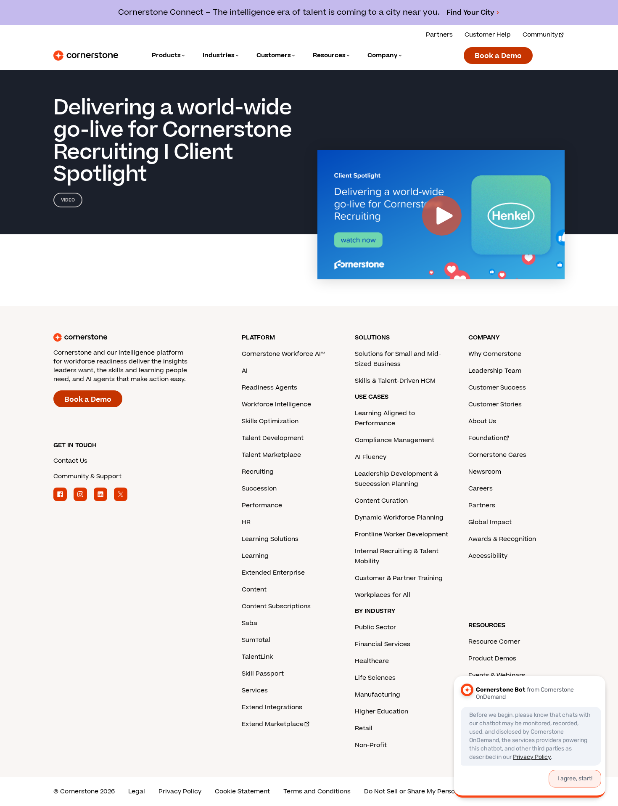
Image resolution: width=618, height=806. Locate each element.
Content (254, 589)
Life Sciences (375, 677)
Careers (480, 488)
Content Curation (381, 500)
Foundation (485, 438)
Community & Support (87, 476)
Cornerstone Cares (497, 455)
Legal (136, 791)
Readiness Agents (269, 387)
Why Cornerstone (494, 354)
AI (245, 370)
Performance (262, 505)
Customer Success (497, 387)
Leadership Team (494, 370)
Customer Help (488, 34)
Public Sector (375, 627)
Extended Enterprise (273, 572)
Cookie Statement (242, 791)
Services (255, 690)
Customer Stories (495, 404)
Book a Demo (498, 56)
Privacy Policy (179, 791)
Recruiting (258, 471)
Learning (255, 555)
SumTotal (256, 640)
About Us (482, 421)
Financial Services (382, 644)
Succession (259, 488)
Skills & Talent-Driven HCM (395, 380)
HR (246, 522)
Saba (249, 623)
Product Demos (492, 658)
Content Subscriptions (276, 606)
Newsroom (484, 471)
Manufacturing (377, 694)
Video (68, 200)
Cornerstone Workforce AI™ (283, 354)
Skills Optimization (270, 421)
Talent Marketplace (271, 455)
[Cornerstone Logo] (85, 55)
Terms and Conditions (317, 791)
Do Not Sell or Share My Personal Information (433, 791)
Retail (363, 728)
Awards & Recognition (502, 539)
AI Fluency (370, 457)
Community (540, 34)
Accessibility (487, 555)
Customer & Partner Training (399, 578)
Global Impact (490, 522)
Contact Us (70, 460)
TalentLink (257, 656)
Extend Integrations (272, 707)
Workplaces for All (382, 595)
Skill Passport (263, 673)
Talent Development (273, 438)
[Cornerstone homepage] (134, 337)
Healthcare (372, 661)
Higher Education (381, 711)
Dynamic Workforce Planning (399, 517)
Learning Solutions (270, 539)
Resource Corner (494, 641)
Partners (439, 34)
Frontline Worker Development (401, 534)
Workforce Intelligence (276, 404)
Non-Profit (371, 745)
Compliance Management (394, 440)
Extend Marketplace (273, 724)
